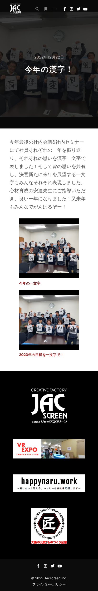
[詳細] (45, 9)
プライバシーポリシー (49, 584)
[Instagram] (72, 9)
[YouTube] (85, 9)
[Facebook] (65, 9)
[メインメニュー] (54, 9)
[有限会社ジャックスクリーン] (15, 9)
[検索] (37, 9)
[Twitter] (78, 9)
